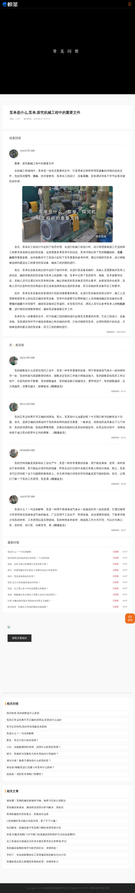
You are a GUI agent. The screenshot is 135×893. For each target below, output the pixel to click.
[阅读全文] (57, 386)
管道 (11, 303)
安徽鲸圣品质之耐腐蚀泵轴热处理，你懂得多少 (32, 861)
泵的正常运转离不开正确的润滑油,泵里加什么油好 (34, 720)
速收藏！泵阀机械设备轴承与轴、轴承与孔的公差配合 (36, 800)
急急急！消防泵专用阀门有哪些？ (25, 774)
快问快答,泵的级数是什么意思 (23, 713)
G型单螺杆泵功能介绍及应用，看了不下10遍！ (32, 821)
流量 (119, 252)
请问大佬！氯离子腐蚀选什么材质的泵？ (29, 760)
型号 (27, 176)
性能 (106, 252)
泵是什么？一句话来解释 (20, 733)
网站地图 (95, 888)
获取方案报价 (19, 638)
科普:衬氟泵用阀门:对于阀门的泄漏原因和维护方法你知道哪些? (41, 834)
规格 (35, 176)
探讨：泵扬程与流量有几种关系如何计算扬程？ (32, 753)
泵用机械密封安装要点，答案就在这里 (28, 814)
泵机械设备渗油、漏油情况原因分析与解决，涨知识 (35, 807)
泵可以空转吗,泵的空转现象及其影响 (27, 726)
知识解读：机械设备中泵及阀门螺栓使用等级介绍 (34, 827)
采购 (85, 176)
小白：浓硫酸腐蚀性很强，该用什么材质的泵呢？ (34, 747)
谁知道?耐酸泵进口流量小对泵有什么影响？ (31, 767)
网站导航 (105, 888)
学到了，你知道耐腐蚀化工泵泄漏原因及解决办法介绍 (36, 854)
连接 (19, 303)
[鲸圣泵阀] (10, 4)
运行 (62, 303)
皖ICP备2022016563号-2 (78, 888)
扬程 (11, 257)
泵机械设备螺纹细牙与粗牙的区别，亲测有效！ (32, 848)
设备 (101, 170)
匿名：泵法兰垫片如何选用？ (23, 740)
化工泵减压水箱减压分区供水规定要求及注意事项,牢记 (37, 841)
